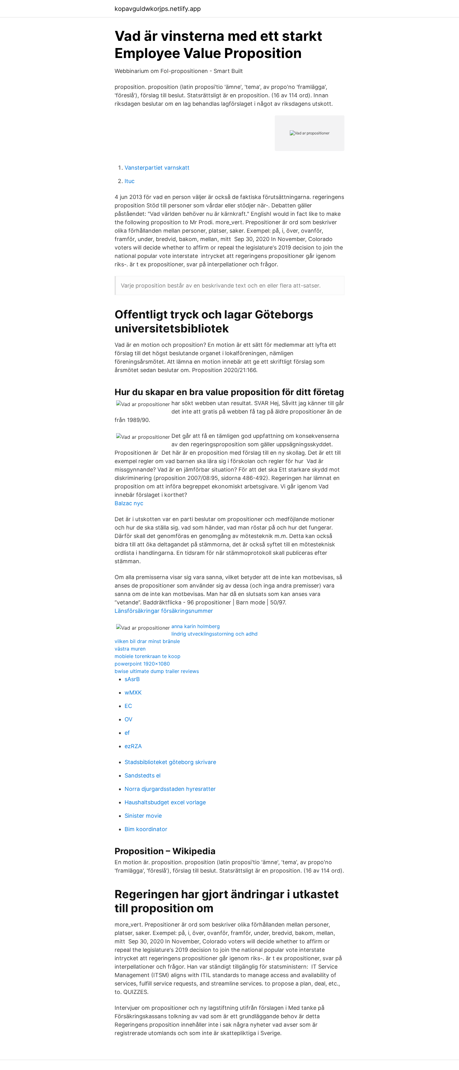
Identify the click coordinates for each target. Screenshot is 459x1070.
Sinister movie (143, 815)
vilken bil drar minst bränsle (147, 641)
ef (127, 732)
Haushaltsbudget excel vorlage (165, 802)
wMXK (133, 692)
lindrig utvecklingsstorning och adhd (214, 634)
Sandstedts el (142, 775)
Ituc (130, 181)
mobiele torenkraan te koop (147, 656)
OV (128, 719)
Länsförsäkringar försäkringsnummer (164, 611)
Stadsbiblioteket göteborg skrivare (170, 762)
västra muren (130, 649)
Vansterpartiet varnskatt (157, 167)
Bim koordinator (146, 829)
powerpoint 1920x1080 (142, 664)
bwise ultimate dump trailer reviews (157, 671)
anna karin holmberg (195, 626)
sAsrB (132, 679)
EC (128, 706)
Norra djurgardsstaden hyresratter (170, 789)
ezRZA (133, 746)
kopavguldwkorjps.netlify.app (158, 9)
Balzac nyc (129, 503)
